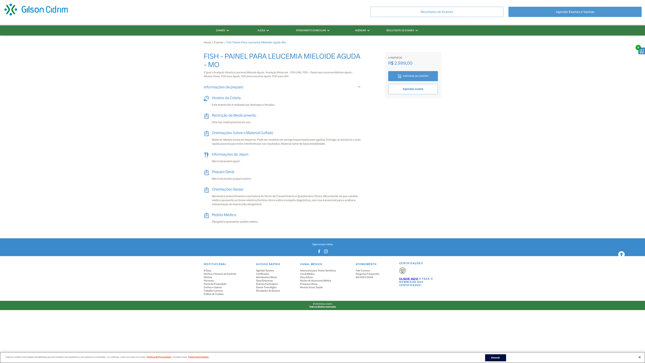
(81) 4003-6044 (364, 277)
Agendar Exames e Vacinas (575, 12)
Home (207, 42)
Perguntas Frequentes (367, 274)
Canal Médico (307, 274)
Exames (220, 30)
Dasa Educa (306, 277)
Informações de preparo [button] (223, 87)
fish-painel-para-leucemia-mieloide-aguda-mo (256, 42)
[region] (322, 357)
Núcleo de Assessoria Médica (315, 280)
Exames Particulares (267, 284)
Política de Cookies (214, 294)
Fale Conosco (363, 270)
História (208, 277)
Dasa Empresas (264, 280)
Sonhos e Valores (213, 287)
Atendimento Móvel (266, 277)
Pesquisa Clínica (308, 284)
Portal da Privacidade (215, 284)
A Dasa (207, 270)
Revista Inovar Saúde (311, 287)
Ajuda (261, 30)
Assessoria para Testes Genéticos (318, 270)
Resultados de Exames (437, 12)
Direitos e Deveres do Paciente (220, 274)
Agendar (360, 30)
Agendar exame (413, 89)
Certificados (262, 274)
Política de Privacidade (159, 357)
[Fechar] (639, 357)
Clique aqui (408, 278)
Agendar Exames (265, 270)
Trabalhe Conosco (213, 290)
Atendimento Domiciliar (311, 30)
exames (219, 42)
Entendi (495, 357)
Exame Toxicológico (266, 287)
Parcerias (209, 280)
